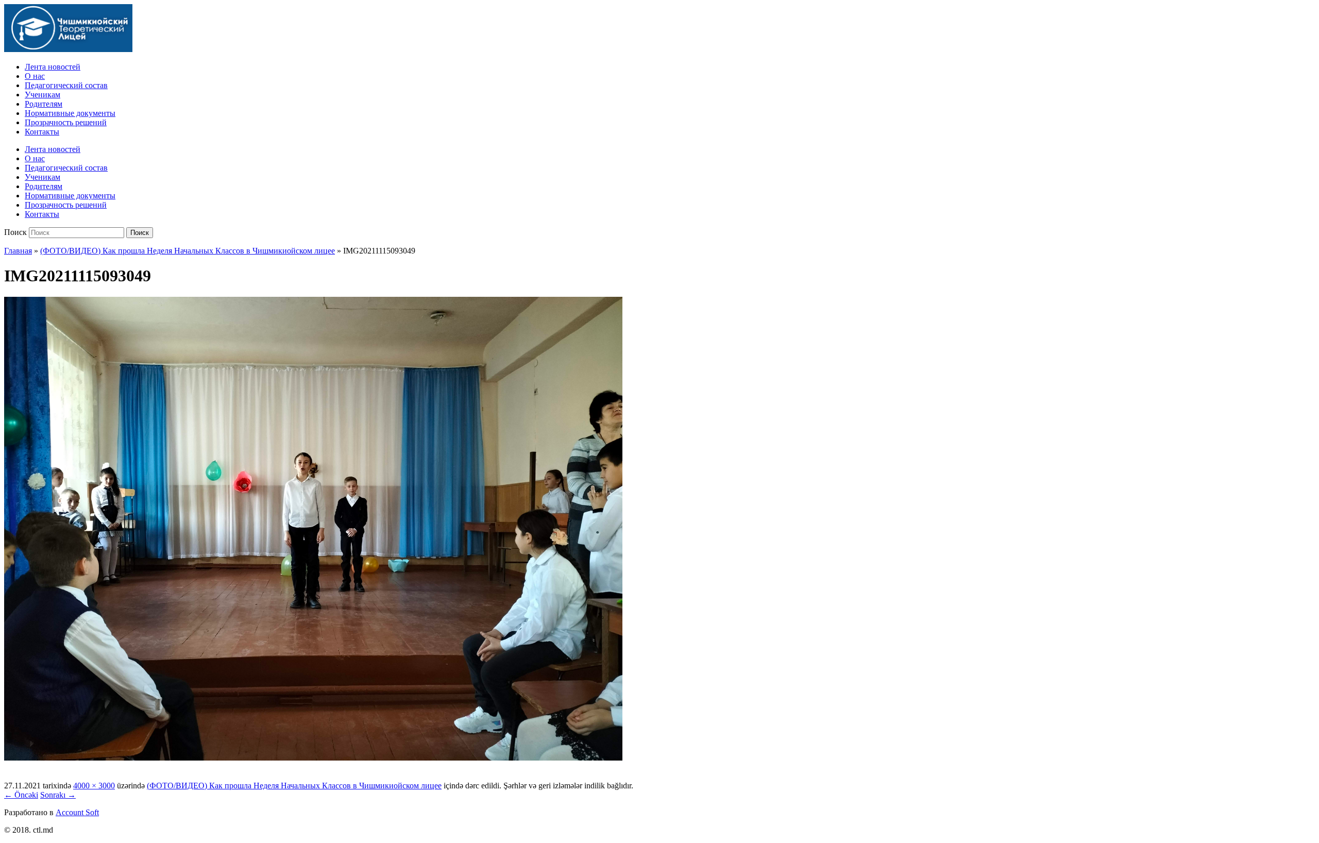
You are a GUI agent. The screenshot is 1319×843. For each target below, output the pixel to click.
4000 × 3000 (94, 785)
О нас (35, 76)
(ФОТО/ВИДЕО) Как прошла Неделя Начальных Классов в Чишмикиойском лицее (187, 250)
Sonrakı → (58, 794)
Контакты (42, 131)
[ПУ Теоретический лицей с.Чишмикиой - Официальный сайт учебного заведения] (68, 49)
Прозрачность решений (66, 122)
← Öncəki (21, 794)
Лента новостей (52, 66)
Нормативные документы (70, 113)
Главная (18, 250)
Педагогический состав (66, 85)
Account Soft (77, 812)
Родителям (43, 103)
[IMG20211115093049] (313, 757)
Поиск (15, 232)
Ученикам (42, 94)
